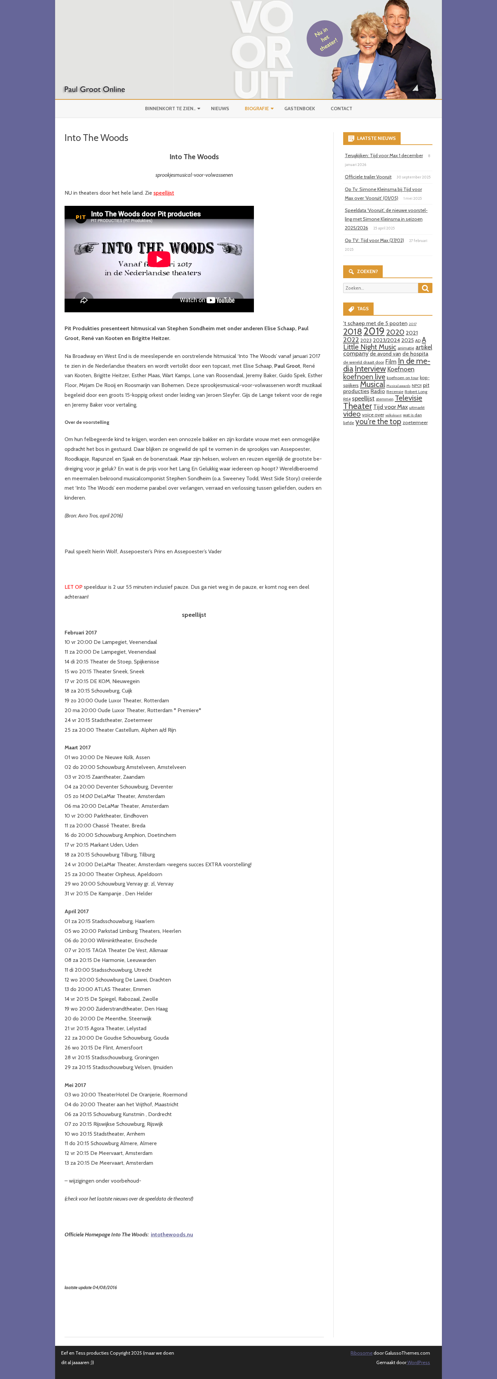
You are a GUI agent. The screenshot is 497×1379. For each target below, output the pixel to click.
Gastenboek (299, 108)
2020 (395, 332)
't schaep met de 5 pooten (375, 323)
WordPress (418, 1362)
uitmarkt (417, 407)
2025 (407, 340)
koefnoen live (364, 376)
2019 (374, 331)
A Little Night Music (384, 343)
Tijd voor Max (390, 406)
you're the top (378, 421)
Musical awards (398, 386)
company (356, 353)
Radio (378, 391)
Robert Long (416, 391)
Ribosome (362, 1353)
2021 (412, 332)
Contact (341, 108)
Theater (357, 406)
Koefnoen (401, 369)
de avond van (385, 353)
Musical (372, 384)
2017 (413, 324)
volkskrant (393, 415)
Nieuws (220, 108)
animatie (406, 347)
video (352, 413)
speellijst (363, 398)
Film (391, 361)
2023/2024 (386, 340)
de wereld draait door (363, 362)
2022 (351, 339)
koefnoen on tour (403, 377)
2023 (366, 340)
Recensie (394, 391)
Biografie (257, 108)
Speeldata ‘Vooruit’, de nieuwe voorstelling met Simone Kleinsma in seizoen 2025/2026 (386, 219)
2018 (352, 331)
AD (418, 340)
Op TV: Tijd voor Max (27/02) (374, 240)
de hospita (415, 353)
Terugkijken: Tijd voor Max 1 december (384, 155)
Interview (370, 368)
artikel (424, 347)
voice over (373, 415)
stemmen (385, 399)
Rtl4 (347, 399)
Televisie (408, 398)
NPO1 (417, 385)
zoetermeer (415, 422)
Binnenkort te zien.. (170, 108)
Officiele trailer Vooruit (368, 177)
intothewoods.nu (172, 1234)
